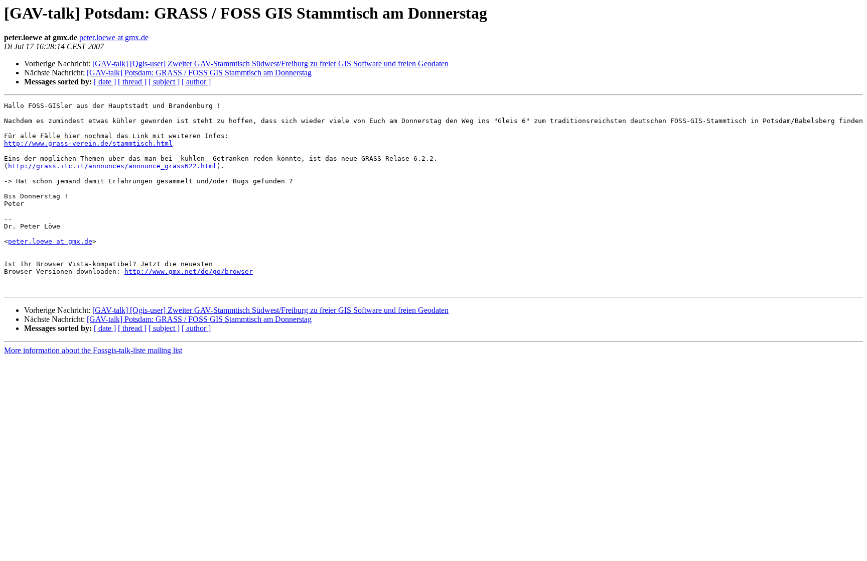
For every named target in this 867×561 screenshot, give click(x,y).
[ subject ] (164, 81)
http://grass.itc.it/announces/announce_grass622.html (112, 166)
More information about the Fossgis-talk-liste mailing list (93, 350)
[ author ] (196, 81)
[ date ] (105, 81)
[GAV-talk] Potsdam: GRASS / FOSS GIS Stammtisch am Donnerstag (199, 72)
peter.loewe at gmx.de (114, 37)
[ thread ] (132, 81)
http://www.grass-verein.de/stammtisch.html (88, 143)
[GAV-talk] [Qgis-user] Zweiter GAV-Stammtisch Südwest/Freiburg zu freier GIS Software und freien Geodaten (270, 63)
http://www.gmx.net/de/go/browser (188, 271)
